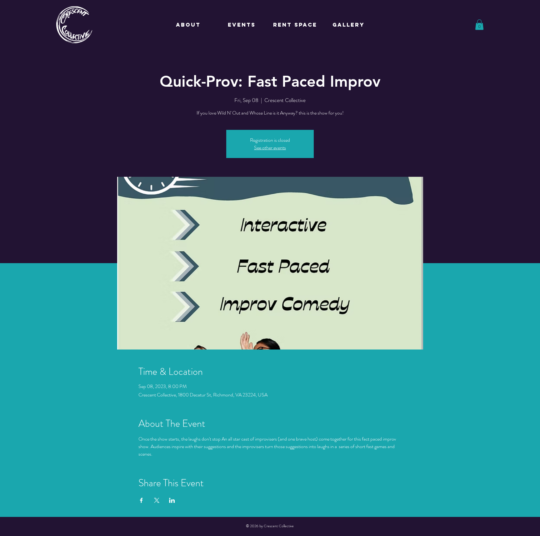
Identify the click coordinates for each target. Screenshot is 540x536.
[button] (479, 24)
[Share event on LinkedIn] (172, 500)
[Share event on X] (157, 500)
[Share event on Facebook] (141, 500)
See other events (270, 147)
